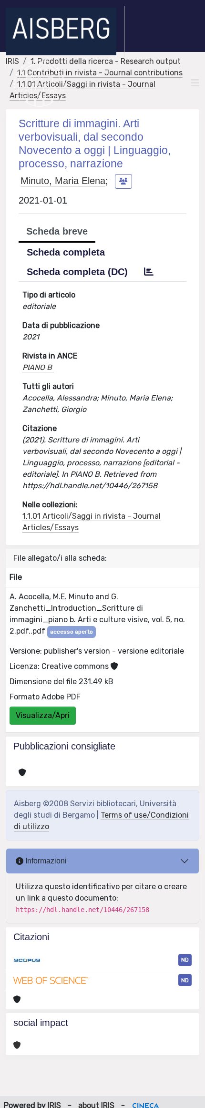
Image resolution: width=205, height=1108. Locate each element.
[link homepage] (65, 31)
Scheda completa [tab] (66, 252)
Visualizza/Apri (43, 715)
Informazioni (45, 861)
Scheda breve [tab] (57, 231)
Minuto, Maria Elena (62, 180)
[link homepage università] (39, 83)
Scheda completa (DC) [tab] (77, 272)
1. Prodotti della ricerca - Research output (106, 61)
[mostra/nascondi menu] (195, 83)
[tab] (149, 272)
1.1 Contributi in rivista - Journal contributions (100, 72)
